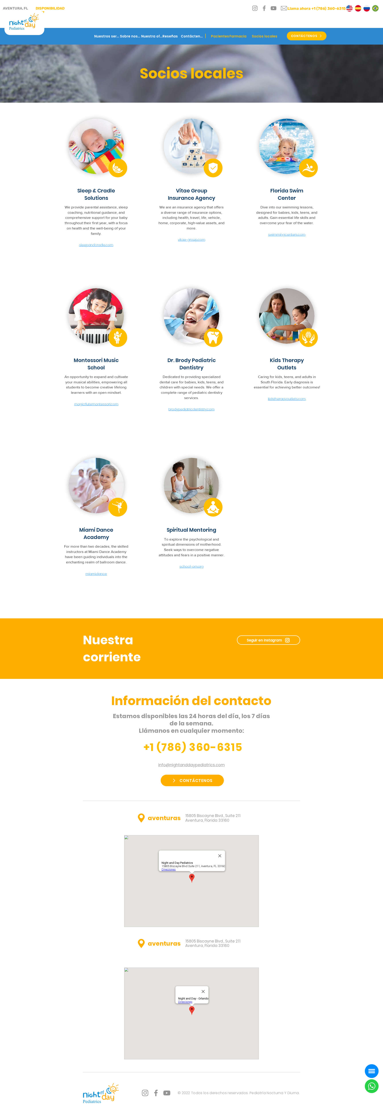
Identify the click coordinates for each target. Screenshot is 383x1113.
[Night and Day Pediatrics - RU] (366, 8)
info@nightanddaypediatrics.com (191, 765)
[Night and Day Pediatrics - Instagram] (254, 8)
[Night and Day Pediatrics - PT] (375, 8)
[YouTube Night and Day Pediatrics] (166, 1093)
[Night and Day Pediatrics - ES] (358, 8)
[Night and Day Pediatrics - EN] (349, 8)
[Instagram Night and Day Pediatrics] (145, 1093)
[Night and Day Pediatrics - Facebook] (264, 8)
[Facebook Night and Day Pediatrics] (156, 1093)
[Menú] (372, 1071)
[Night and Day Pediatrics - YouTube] (273, 8)
